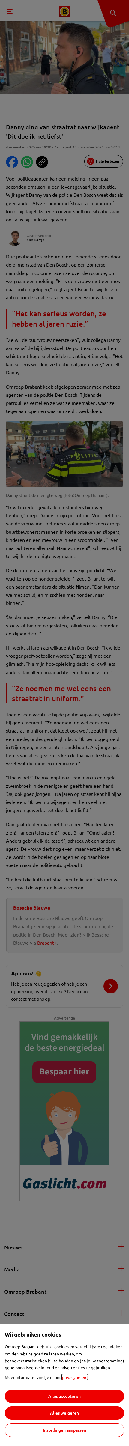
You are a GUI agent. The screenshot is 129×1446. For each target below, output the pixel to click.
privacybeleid (75, 1377)
